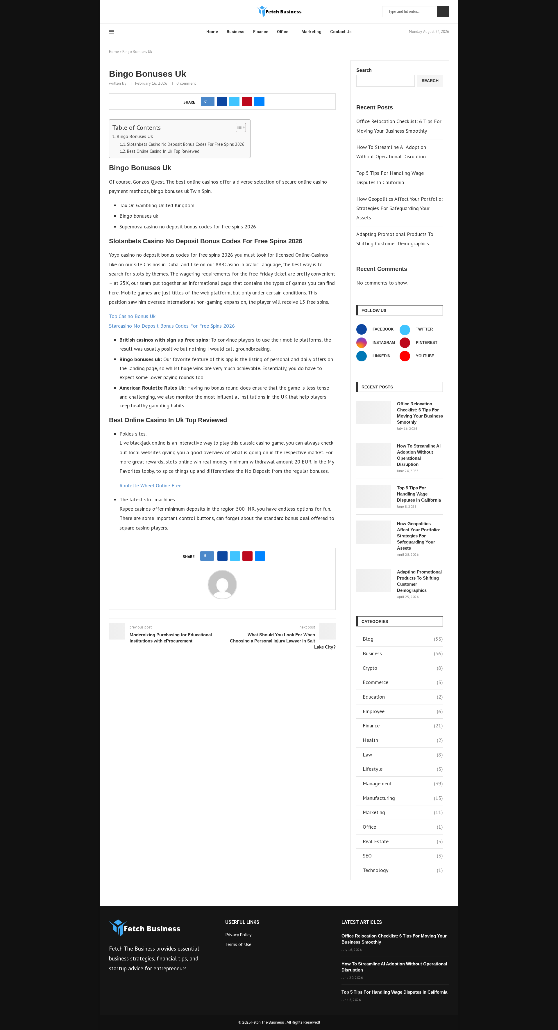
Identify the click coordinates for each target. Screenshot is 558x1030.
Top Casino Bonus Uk (132, 316)
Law (403, 754)
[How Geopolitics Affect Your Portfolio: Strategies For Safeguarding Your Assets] (373, 532)
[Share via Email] (259, 101)
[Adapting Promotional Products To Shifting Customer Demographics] (373, 580)
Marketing (311, 31)
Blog (403, 638)
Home (212, 31)
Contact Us (341, 31)
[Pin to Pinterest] (247, 101)
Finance (260, 31)
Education (403, 696)
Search (443, 11)
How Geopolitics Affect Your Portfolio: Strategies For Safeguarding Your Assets (399, 208)
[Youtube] (132, 11)
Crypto (403, 668)
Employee (403, 711)
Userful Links (242, 922)
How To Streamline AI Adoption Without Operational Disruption (419, 455)
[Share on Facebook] (222, 101)
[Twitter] (118, 11)
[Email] (139, 11)
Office (282, 31)
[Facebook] (111, 11)
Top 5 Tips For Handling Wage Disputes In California (419, 493)
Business (235, 31)
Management (403, 783)
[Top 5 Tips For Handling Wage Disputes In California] (373, 496)
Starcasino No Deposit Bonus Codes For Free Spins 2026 (172, 325)
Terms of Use (238, 944)
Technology (403, 870)
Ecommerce (403, 682)
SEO (403, 855)
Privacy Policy (238, 934)
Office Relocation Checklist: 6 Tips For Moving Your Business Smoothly (420, 413)
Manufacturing (403, 798)
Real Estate (403, 841)
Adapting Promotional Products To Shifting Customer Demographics (419, 581)
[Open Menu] (111, 31)
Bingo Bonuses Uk (135, 136)
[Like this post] (209, 101)
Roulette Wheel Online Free (150, 485)
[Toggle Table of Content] (237, 127)
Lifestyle (403, 769)
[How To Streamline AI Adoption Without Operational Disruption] (373, 454)
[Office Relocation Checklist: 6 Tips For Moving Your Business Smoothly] (373, 412)
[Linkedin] (125, 11)
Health (403, 740)
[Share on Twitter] (234, 101)
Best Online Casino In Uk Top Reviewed (163, 151)
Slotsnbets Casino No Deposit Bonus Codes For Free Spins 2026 (185, 144)
